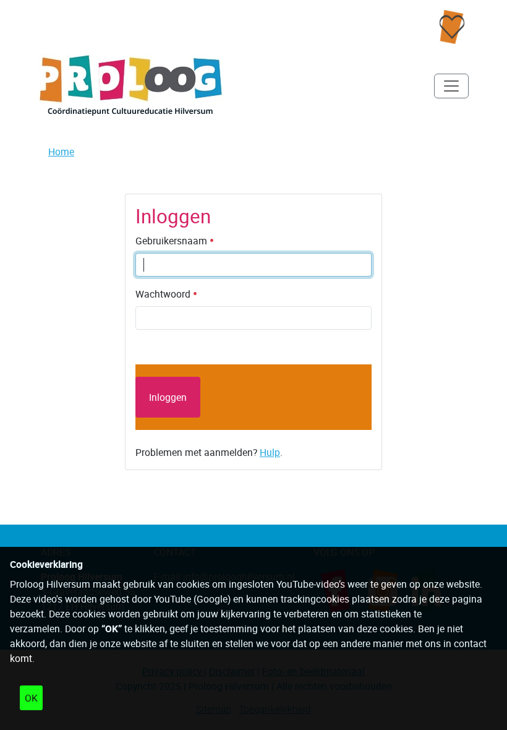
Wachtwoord (164, 294)
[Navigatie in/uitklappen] (451, 86)
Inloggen (168, 397)
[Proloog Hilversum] (131, 86)
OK (31, 698)
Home (61, 151)
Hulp (270, 452)
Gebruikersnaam (172, 240)
